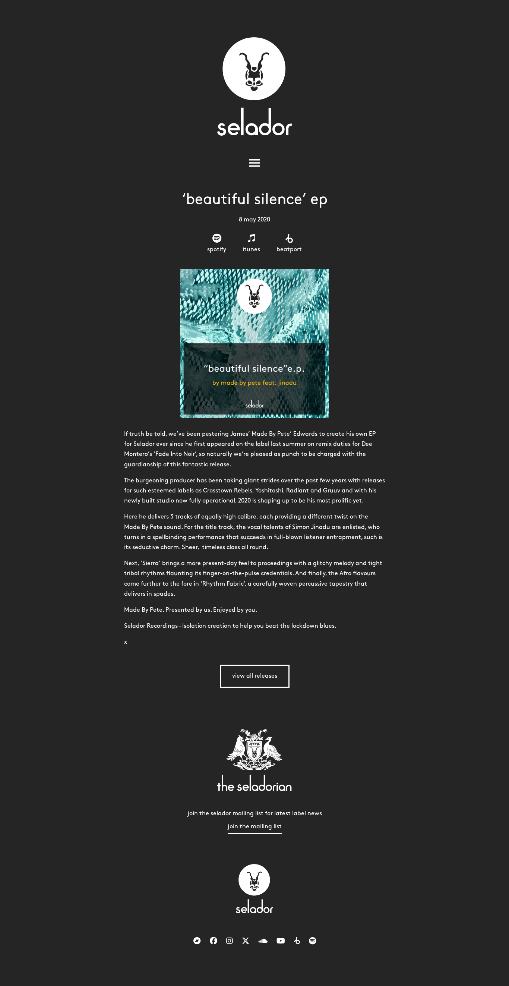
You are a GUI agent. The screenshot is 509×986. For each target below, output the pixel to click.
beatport (289, 249)
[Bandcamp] (197, 941)
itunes (251, 249)
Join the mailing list (255, 826)
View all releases (254, 676)
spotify (216, 249)
